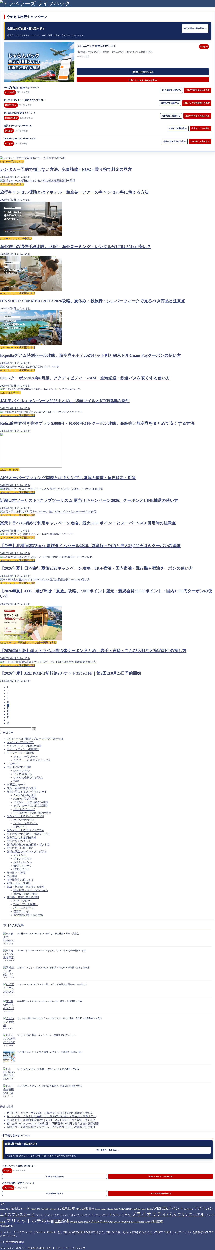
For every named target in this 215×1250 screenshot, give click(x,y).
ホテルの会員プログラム (28, 777)
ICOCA (33, 1209)
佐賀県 (81, 1222)
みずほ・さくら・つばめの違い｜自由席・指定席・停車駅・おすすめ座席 (53, 967)
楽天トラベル (100, 1221)
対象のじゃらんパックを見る (142, 80)
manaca (103, 1209)
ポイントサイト (22, 858)
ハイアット (104, 1215)
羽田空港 (157, 1221)
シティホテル (21, 770)
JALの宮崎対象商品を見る (198, 90)
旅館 (16, 781)
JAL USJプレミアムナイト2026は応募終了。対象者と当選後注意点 (49, 1086)
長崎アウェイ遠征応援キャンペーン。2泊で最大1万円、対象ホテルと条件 (51, 1127)
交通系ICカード (16, 784)
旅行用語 (12, 876)
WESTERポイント (168, 1208)
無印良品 (140, 1222)
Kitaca (97, 1209)
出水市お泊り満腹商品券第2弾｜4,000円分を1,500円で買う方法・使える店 (51, 1119)
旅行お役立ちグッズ (19, 841)
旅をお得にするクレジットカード (27, 791)
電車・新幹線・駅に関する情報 (25, 886)
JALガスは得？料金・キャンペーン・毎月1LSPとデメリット (46, 1035)
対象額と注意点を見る (143, 72)
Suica (144, 1209)
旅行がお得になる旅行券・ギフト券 (28, 844)
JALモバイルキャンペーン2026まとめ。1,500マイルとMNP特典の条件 (51, 950)
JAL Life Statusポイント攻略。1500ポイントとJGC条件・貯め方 (48, 1069)
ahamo (2, 1209)
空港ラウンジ (21, 911)
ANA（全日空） (23, 900)
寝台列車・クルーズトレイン (30, 890)
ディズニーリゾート (25, 756)
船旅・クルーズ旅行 (19, 883)
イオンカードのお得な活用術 (30, 802)
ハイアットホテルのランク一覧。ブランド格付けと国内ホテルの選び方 (52, 984)
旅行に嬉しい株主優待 (20, 848)
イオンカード (40, 1215)
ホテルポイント (22, 862)
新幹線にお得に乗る (25, 893)
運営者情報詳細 (14, 1241)
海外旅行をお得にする (20, 879)
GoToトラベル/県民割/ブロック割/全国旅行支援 (35, 738)
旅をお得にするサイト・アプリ (25, 816)
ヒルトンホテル (120, 1214)
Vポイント (19, 855)
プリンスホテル (190, 1214)
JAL (38, 1209)
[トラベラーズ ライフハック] (35, 4)
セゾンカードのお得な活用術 (30, 805)
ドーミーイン (93, 1215)
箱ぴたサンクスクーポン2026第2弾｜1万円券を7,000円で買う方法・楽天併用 (53, 1123)
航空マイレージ (22, 865)
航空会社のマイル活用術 (28, 915)
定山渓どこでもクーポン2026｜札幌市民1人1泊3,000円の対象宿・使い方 (50, 1112)
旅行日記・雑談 (16, 872)
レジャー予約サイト (25, 823)
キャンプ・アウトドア (20, 742)
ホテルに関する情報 (19, 767)
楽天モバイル (114, 1222)
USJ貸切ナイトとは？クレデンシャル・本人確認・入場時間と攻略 (49, 1001)
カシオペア (51, 1215)
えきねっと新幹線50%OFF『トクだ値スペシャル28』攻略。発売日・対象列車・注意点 (59, 1018)
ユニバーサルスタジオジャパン (32, 760)
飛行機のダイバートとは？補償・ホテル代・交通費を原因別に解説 (50, 1052)
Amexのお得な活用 (24, 795)
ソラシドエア (81, 1215)
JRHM (47, 1209)
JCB (42, 1209)
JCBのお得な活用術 (25, 798)
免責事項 (33, 1248)
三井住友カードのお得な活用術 (32, 812)
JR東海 (78, 1209)
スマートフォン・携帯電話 (23, 749)
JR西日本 (88, 1208)
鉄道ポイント (21, 869)
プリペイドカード (24, 809)
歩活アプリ (20, 826)
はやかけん (188, 1209)
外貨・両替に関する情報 (21, 788)
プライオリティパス (154, 1214)
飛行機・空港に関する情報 (23, 897)
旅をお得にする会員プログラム (25, 830)
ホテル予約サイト (24, 819)
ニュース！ (13, 763)
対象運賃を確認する (171, 116)
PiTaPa (123, 1209)
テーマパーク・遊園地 (20, 752)
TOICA (150, 1209)
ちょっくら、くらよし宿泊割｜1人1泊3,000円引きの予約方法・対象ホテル (51, 1116)
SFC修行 (129, 1209)
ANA (8, 1209)
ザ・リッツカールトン (66, 1215)
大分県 (87, 1222)
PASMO (117, 1209)
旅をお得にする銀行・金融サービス (28, 833)
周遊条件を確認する (170, 103)
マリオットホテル (26, 1220)
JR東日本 (67, 1208)
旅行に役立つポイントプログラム (27, 851)
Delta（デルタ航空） (25, 904)
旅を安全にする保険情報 (21, 837)
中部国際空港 (58, 1221)
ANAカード (20, 1208)
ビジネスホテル (22, 774)
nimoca (110, 1209)
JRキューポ (54, 1209)
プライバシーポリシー (13, 1248)
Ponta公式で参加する (200, 141)
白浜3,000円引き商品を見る (197, 116)
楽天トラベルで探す (200, 128)
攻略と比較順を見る (178, 128)
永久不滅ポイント (128, 1222)
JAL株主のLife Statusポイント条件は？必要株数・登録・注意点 (48, 933)
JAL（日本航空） (23, 907)
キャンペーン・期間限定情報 (24, 745)
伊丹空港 (73, 1222)
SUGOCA (137, 1209)
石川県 (147, 1222)
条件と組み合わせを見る (175, 141)
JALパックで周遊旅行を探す (197, 103)
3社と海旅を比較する (171, 90)
